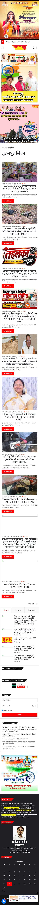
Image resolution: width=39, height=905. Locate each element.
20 (19, 880)
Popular (18, 610)
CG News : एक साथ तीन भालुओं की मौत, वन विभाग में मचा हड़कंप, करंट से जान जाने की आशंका (19, 231)
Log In (19, 714)
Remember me (7, 710)
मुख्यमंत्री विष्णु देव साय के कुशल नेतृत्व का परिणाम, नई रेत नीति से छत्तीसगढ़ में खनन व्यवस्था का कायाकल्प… (19, 361)
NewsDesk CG (7, 454)
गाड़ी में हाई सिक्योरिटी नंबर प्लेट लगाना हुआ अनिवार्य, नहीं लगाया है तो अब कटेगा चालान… (19, 459)
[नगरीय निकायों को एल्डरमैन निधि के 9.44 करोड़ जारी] (7, 640)
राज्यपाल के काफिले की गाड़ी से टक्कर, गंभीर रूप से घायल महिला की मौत (19, 500)
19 (14, 880)
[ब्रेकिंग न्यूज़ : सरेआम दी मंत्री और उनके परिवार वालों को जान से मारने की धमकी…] (19, 393)
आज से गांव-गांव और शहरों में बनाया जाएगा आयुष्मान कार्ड (19, 585)
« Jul (2, 891)
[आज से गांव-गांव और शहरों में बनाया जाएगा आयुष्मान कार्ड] (19, 570)
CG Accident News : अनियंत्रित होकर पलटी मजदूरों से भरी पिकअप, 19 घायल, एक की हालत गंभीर (19, 189)
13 (19, 876)
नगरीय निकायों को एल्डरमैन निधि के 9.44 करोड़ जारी (15, 739)
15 (29, 876)
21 (24, 880)
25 (9, 884)
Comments (31, 610)
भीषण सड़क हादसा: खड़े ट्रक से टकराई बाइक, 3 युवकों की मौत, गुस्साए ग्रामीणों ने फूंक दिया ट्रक (19, 274)
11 (9, 876)
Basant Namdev (7, 183)
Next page (31, 603)
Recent (6, 610)
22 (30, 880)
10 (4, 876)
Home (5, 147)
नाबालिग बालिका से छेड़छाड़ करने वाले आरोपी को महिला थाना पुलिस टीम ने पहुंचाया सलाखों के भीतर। (24, 631)
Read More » (8, 201)
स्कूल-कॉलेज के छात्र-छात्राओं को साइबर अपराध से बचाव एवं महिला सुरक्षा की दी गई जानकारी (24, 648)
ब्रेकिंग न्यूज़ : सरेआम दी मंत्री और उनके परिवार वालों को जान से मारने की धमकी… (19, 417)
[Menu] (2, 48)
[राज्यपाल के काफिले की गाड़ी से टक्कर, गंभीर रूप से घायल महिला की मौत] (19, 485)
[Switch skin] (33, 48)
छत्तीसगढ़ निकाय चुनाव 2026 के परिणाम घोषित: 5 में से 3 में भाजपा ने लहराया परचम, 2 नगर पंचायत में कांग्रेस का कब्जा (19, 317)
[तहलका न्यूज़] (19, 47)
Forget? (34, 706)
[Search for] (37, 48)
